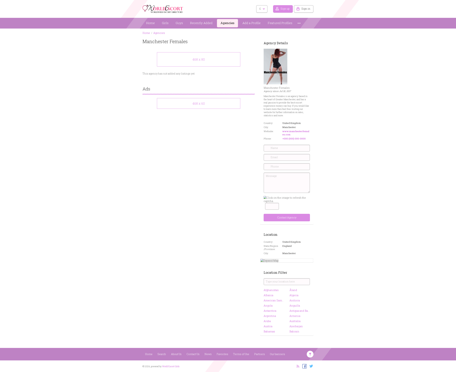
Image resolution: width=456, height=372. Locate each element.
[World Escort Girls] (162, 8)
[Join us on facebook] (303, 366)
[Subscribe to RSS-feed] (297, 366)
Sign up (285, 8)
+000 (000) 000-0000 (294, 138)
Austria (268, 326)
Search (161, 354)
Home (150, 23)
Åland (293, 290)
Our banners (277, 354)
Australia (294, 321)
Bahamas (269, 331)
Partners (259, 354)
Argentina (270, 316)
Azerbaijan (296, 326)
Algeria (293, 295)
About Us (176, 354)
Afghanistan (271, 290)
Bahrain (294, 331)
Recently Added (201, 23)
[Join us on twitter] (310, 366)
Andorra (294, 300)
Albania (268, 295)
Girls (165, 23)
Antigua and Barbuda (299, 310)
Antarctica (270, 310)
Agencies (227, 23)
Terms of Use (241, 354)
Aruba (267, 321)
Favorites (222, 354)
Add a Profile (251, 23)
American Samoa (274, 300)
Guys (179, 23)
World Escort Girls (171, 366)
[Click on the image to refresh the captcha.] (287, 199)
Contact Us (193, 354)
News (208, 354)
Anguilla (294, 305)
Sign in (305, 8)
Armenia (294, 316)
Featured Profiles (280, 23)
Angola (268, 305)
